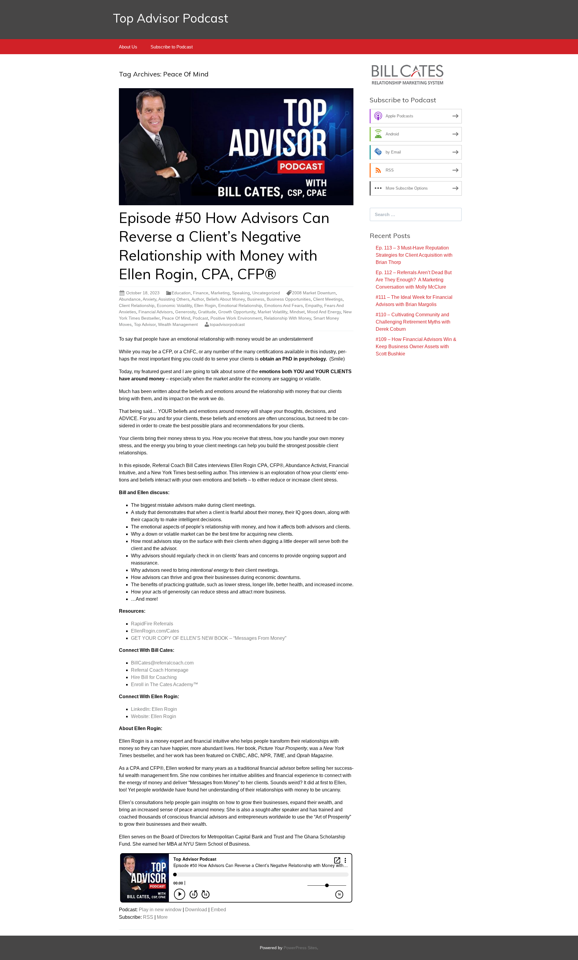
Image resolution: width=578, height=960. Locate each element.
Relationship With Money (287, 318)
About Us (128, 46)
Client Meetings (328, 299)
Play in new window (160, 909)
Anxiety (149, 299)
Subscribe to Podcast (172, 46)
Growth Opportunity (236, 311)
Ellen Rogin (205, 305)
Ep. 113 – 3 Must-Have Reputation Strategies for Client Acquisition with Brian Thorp (414, 255)
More (162, 917)
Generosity (185, 311)
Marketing (220, 292)
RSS (148, 917)
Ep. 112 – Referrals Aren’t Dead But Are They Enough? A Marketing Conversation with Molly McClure (414, 280)
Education (181, 292)
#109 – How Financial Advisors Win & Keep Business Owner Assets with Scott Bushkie (416, 346)
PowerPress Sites (300, 947)
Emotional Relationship (240, 305)
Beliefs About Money (225, 299)
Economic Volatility (174, 305)
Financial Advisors (155, 311)
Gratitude (207, 311)
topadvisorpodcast (227, 324)
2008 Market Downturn (314, 292)
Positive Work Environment (236, 318)
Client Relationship (136, 305)
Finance (200, 292)
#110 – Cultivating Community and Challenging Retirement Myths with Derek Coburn (413, 322)
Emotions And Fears (283, 305)
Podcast (200, 318)
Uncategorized (266, 292)
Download (196, 909)
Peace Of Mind (176, 318)
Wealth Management (178, 324)
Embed (218, 909)
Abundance (130, 299)
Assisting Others (173, 299)
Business (255, 299)
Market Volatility (272, 311)
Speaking (241, 292)
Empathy (313, 305)
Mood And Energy (324, 311)
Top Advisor (145, 324)
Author (197, 299)
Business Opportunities (289, 299)
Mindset (297, 311)
